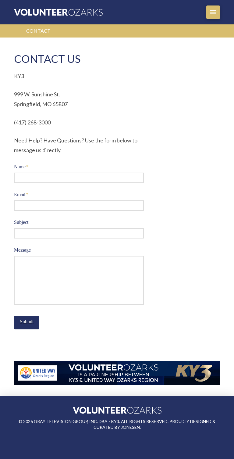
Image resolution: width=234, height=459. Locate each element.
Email (21, 194)
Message (22, 250)
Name (21, 166)
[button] (213, 12)
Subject (21, 222)
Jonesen (130, 427)
